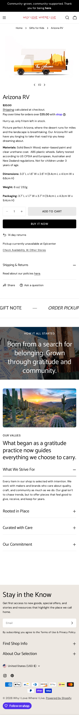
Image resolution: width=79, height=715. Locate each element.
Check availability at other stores (24, 250)
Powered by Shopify (58, 698)
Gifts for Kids (36, 28)
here (37, 273)
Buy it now (39, 224)
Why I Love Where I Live (29, 698)
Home (19, 28)
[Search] (67, 17)
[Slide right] (44, 85)
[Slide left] (34, 85)
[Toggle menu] (4, 17)
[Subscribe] (72, 623)
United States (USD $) (22, 666)
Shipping (8, 109)
